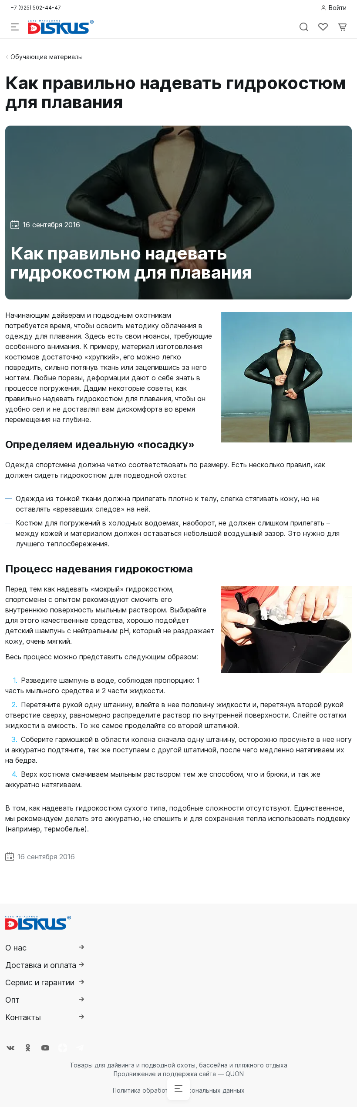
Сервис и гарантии (39, 982)
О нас (16, 947)
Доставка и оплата (40, 965)
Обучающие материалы (46, 56)
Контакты (23, 1017)
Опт (12, 999)
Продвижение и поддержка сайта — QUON (179, 1073)
